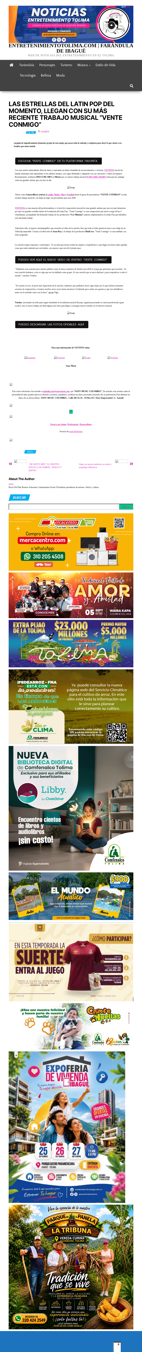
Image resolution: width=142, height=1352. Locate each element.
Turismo (66, 65)
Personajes (47, 65)
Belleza (46, 75)
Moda (60, 75)
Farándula (27, 65)
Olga (63, 194)
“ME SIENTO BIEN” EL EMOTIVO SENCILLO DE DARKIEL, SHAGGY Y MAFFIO (45, 467)
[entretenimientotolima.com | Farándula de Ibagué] (11, 65)
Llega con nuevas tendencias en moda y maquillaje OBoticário (95, 466)
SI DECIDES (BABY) (96, 177)
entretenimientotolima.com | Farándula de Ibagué (71, 48)
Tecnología (28, 75)
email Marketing (76, 431)
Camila (50, 194)
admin (45, 131)
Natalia (70, 194)
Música (83, 65)
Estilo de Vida (106, 65)
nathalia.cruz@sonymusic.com (56, 391)
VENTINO (109, 170)
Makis (57, 194)
